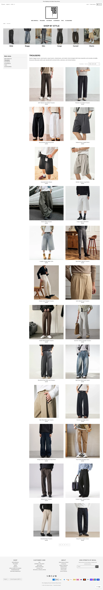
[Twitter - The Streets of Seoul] (47, 576)
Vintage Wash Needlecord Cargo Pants (46, 459)
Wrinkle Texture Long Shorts (82, 182)
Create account (92, 4)
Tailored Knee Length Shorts (82, 142)
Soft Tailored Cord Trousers (82, 301)
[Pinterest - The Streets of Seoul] (56, 576)
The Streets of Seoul (48, 585)
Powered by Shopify (57, 585)
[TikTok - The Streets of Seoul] (53, 576)
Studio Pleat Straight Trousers (46, 340)
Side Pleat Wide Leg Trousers (46, 420)
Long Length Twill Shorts (82, 221)
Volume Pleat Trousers (46, 221)
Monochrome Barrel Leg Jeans (46, 142)
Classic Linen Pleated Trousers (46, 301)
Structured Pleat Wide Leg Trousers (46, 380)
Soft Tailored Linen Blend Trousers (46, 102)
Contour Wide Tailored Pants (82, 499)
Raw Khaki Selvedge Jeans (82, 459)
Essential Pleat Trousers (46, 538)
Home (4, 23)
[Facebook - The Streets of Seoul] (49, 576)
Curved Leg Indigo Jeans (83, 420)
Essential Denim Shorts (46, 182)
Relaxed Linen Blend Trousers (82, 102)
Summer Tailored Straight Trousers (82, 340)
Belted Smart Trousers (46, 499)
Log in (87, 4)
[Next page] (69, 545)
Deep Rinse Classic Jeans (82, 538)
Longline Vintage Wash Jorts (46, 261)
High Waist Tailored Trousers (82, 261)
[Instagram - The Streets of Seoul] (51, 576)
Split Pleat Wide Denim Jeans (83, 380)
